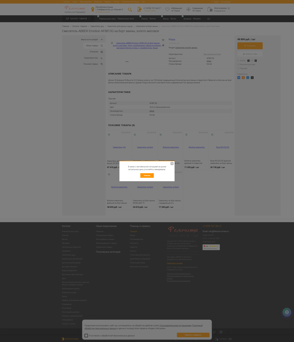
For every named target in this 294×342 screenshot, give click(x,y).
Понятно (147, 175)
